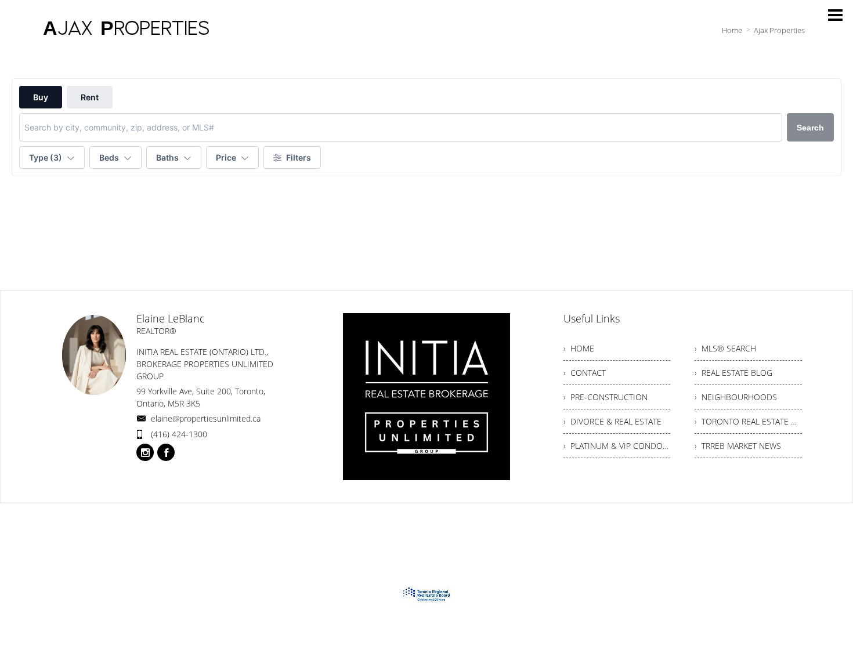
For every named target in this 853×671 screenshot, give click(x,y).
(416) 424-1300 (179, 434)
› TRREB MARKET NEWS (738, 445)
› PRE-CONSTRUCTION (605, 396)
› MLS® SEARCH (725, 348)
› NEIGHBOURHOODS (736, 396)
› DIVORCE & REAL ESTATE (612, 421)
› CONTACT (584, 372)
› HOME (578, 348)
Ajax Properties (779, 30)
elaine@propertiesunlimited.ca (206, 418)
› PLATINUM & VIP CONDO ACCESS (617, 445)
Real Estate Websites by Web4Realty (684, 525)
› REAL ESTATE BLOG (733, 372)
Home (732, 30)
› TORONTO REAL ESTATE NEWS (748, 421)
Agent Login (781, 525)
